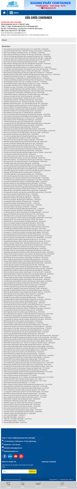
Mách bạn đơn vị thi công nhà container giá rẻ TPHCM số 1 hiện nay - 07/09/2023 (27, 188)
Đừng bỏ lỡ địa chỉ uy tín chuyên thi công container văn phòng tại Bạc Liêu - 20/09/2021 (29, 254)
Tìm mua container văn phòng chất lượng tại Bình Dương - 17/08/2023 (24, 208)
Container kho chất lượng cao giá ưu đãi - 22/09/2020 (19, 400)
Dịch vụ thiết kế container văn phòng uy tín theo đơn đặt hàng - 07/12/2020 (25, 370)
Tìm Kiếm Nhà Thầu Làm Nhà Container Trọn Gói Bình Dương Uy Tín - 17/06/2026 (27, 67)
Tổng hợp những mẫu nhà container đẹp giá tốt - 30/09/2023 (21, 163)
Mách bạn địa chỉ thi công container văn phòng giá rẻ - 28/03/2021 (23, 321)
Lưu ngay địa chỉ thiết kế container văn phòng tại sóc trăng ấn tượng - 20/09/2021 (27, 255)
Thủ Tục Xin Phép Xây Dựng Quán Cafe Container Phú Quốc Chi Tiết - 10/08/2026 (27, 56)
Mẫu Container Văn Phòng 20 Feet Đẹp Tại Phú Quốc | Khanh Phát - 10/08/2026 (27, 54)
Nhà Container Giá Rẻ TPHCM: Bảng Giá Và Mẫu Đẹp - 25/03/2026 (23, 120)
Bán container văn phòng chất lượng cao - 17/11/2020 (19, 382)
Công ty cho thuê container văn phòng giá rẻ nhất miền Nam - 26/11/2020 (25, 381)
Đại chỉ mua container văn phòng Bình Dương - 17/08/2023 (21, 194)
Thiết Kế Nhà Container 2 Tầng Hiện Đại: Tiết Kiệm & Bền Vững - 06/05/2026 (26, 94)
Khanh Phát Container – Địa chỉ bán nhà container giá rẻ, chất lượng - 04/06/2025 (27, 159)
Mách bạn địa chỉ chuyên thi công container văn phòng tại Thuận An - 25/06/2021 (27, 292)
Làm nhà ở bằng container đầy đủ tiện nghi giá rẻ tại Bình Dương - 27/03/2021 (26, 324)
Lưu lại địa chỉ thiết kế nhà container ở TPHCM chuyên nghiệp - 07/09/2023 (25, 181)
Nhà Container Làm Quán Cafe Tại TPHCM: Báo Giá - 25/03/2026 (22, 112)
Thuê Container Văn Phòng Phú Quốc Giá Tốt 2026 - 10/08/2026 (22, 65)
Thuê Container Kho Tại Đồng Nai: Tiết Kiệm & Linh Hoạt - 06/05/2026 (24, 92)
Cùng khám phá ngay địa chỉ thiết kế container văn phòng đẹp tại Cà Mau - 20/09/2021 (29, 252)
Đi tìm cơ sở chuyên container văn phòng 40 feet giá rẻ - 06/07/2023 (24, 223)
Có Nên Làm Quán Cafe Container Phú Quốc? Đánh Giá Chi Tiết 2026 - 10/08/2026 (28, 58)
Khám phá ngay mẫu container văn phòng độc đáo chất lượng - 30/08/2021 (26, 283)
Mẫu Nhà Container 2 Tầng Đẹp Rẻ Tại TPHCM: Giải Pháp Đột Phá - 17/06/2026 (27, 78)
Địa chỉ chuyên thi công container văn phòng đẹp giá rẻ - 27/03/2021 (24, 323)
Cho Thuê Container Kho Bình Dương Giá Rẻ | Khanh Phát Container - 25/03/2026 (27, 114)
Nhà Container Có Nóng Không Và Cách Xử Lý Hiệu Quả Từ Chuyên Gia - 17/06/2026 (28, 72)
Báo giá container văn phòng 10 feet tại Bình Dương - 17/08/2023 (23, 205)
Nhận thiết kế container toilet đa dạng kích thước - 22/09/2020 (22, 399)
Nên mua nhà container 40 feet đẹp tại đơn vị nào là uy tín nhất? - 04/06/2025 (26, 132)
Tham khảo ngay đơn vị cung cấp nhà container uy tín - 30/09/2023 (23, 174)
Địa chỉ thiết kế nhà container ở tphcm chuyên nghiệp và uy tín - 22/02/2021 (25, 350)
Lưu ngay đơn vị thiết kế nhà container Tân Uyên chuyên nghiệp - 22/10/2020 (26, 391)
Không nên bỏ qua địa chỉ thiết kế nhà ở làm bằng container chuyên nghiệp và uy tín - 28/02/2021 (32, 339)
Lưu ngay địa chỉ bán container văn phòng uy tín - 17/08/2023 (21, 201)
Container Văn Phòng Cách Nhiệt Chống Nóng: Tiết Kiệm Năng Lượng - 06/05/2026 (28, 91)
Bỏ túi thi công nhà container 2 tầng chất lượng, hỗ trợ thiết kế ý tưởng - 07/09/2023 (28, 187)
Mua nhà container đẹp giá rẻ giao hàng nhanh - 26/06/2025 (21, 127)
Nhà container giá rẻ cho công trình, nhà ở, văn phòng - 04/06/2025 (23, 156)
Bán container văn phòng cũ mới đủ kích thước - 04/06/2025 (21, 134)
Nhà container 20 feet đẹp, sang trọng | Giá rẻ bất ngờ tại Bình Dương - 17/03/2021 (28, 328)
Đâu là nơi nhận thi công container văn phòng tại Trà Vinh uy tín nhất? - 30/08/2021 (28, 272)
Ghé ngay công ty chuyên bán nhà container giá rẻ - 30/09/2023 (22, 172)
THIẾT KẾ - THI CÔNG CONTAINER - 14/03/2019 (18, 419)
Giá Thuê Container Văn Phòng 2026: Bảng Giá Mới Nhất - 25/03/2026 (24, 109)
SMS (22, 487)
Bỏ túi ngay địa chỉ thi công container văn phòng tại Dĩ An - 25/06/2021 (24, 294)
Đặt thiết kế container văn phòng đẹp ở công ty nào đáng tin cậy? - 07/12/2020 (27, 368)
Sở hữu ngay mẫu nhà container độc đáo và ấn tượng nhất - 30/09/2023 (24, 167)
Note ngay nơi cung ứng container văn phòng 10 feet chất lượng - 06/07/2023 (26, 226)
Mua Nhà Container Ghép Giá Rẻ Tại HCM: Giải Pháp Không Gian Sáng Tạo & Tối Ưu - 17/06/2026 (32, 74)
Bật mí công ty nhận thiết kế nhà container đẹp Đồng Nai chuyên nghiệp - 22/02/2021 (28, 346)
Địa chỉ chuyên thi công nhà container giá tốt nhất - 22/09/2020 (22, 404)
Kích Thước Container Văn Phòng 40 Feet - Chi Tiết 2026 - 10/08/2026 (24, 52)
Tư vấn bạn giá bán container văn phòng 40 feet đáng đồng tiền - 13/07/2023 (26, 212)
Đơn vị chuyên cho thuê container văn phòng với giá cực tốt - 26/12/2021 (25, 239)
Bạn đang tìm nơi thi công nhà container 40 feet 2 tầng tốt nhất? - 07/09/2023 (26, 178)
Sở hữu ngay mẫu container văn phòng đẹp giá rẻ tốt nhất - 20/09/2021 (24, 265)
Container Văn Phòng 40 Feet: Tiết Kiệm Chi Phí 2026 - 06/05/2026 (23, 101)
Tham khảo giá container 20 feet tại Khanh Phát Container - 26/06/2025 (24, 129)
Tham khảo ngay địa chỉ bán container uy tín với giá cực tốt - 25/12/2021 (25, 246)
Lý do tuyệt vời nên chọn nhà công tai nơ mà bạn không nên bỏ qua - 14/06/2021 (27, 304)
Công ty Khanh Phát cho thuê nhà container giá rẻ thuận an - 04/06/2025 (25, 147)
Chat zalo (38, 487)
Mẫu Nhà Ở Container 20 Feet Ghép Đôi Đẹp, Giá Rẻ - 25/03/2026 (23, 110)
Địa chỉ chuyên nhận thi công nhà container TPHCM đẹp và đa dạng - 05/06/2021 (27, 308)
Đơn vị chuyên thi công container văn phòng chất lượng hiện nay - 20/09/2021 (26, 259)
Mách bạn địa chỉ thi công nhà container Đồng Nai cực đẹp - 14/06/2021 (25, 306)
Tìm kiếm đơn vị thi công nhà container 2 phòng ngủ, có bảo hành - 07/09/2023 (27, 179)
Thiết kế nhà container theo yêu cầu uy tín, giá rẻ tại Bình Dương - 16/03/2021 (26, 332)
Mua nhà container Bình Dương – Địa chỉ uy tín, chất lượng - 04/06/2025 (24, 158)
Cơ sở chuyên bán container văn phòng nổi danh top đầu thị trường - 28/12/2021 (27, 230)
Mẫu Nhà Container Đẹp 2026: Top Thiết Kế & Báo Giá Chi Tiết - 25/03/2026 (26, 103)
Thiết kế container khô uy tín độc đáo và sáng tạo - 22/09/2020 (22, 406)
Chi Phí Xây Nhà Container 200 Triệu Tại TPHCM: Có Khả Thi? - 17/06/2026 (25, 81)
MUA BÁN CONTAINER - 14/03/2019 (14, 417)
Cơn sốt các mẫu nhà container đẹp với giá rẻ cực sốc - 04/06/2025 (23, 143)
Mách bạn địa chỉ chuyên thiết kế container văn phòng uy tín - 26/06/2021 (25, 284)
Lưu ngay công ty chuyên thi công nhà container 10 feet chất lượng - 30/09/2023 (27, 165)
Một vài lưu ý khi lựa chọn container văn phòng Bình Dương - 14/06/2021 (25, 301)
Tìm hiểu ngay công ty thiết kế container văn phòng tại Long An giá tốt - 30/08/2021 (28, 281)
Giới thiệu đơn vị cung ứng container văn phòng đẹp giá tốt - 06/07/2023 (25, 221)
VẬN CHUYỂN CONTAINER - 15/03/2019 (15, 422)
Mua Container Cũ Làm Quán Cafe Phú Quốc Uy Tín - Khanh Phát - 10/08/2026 (26, 49)
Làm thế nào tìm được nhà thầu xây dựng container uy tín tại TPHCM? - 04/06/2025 (28, 152)
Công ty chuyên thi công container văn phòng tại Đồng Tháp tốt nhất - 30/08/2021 (27, 277)
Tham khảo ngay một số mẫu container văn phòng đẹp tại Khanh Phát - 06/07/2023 (28, 217)
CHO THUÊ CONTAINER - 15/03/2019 (14, 415)
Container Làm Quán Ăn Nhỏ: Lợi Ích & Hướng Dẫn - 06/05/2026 (22, 96)
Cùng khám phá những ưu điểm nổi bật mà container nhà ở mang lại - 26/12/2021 (27, 241)
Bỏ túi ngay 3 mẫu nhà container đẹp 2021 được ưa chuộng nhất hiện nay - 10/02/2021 (29, 355)
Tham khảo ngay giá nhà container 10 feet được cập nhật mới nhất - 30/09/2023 (27, 170)
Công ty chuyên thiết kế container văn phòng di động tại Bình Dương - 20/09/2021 (27, 261)
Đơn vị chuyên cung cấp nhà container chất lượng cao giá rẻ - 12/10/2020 (25, 397)
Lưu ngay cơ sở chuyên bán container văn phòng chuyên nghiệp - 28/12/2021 (26, 232)
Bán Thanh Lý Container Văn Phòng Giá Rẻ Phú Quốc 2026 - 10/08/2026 (24, 62)
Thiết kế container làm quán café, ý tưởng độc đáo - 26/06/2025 (22, 121)
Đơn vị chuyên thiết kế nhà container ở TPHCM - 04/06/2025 (21, 138)
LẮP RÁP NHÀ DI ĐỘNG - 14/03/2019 (14, 420)
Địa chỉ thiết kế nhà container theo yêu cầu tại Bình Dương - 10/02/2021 (24, 353)
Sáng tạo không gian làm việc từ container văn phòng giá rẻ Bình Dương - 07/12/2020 (29, 377)
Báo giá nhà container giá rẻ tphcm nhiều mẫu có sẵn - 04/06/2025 (23, 145)
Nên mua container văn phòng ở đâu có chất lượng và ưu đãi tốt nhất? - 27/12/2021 (28, 237)
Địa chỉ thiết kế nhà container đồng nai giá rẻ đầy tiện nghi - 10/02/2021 (24, 359)
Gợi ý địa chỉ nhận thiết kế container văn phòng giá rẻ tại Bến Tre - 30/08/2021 (26, 266)
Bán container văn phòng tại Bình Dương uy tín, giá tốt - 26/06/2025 (23, 125)
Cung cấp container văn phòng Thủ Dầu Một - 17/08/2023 (20, 207)
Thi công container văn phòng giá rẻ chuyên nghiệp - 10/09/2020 (23, 410)
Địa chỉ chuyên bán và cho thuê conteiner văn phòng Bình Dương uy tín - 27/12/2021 (28, 236)
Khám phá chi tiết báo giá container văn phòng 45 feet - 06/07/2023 (23, 214)
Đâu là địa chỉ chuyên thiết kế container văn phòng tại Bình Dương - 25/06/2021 (27, 290)
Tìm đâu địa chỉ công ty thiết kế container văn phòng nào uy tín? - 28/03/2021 (26, 315)
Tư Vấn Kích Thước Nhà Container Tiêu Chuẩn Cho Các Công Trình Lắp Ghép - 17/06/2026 (30, 69)
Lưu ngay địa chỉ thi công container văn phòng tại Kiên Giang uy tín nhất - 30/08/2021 (28, 268)
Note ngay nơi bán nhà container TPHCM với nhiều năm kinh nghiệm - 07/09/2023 (27, 185)
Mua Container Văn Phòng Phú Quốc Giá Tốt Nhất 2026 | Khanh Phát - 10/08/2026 (27, 63)
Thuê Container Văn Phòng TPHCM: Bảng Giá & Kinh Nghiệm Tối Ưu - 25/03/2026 (27, 116)
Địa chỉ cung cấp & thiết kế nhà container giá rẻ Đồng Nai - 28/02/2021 (24, 333)
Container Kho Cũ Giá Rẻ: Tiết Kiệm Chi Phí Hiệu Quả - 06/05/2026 (23, 100)
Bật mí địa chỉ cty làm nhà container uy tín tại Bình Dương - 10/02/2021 (24, 352)
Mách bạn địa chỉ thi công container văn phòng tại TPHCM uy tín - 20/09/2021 (26, 257)
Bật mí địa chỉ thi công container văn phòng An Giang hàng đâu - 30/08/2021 (26, 275)
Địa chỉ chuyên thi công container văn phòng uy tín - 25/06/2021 (22, 295)
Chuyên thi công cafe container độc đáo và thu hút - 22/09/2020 (22, 402)
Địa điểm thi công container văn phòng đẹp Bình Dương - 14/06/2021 (24, 297)
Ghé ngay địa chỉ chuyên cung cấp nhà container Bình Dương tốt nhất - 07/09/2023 (28, 192)
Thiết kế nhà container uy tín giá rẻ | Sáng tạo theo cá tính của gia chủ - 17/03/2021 (28, 326)
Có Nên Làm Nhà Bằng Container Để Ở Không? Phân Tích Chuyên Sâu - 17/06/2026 (28, 80)
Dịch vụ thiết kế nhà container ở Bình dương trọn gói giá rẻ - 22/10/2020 (24, 390)
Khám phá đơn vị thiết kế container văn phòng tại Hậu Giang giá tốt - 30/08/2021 (27, 270)
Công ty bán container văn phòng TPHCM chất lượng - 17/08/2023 (23, 210)
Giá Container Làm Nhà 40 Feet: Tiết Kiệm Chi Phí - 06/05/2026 (22, 85)
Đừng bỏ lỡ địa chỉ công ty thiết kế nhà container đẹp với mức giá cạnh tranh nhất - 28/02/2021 (31, 335)
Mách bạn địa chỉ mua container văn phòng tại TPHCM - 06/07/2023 (23, 219)
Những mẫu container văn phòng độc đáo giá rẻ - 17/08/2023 (22, 197)
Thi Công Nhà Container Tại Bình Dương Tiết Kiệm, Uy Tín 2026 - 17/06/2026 (26, 83)
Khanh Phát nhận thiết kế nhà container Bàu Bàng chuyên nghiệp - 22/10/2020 (26, 388)
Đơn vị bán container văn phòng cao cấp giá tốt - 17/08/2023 (21, 196)
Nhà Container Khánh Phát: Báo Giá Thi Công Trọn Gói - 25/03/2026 (23, 118)
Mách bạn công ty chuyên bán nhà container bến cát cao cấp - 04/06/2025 (25, 141)
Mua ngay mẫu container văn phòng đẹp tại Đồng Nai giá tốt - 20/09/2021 (25, 248)
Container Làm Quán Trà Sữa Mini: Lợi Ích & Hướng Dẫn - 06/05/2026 (24, 87)
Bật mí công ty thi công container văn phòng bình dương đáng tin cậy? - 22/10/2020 (28, 384)
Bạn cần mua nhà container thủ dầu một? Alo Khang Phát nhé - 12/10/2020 (25, 395)
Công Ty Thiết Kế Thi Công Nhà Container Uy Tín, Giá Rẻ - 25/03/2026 (24, 107)
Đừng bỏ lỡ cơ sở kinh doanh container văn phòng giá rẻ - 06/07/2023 (24, 225)
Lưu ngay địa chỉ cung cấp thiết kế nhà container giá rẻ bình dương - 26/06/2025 (27, 123)
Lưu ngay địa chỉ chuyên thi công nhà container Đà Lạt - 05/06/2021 (23, 310)
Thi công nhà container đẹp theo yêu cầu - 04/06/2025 (20, 154)
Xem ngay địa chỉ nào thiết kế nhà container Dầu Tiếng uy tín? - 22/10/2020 (25, 386)
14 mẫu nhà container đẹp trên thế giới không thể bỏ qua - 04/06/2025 (24, 136)
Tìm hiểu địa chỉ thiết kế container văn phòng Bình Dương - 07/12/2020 (24, 373)
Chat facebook (62, 487)
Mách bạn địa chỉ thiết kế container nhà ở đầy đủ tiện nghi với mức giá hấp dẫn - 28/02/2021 (30, 337)
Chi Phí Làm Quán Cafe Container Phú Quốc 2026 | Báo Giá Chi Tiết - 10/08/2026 (27, 60)
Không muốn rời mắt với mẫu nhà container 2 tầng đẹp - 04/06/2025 (23, 139)
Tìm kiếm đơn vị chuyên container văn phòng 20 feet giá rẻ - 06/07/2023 (25, 228)
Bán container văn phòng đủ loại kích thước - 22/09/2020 (20, 408)
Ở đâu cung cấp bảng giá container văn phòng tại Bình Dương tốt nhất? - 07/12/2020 (28, 371)
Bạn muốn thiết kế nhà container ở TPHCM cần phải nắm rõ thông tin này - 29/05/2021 (29, 313)
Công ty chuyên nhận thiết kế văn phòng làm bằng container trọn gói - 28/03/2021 (27, 317)
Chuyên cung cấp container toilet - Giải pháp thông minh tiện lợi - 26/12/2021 (26, 243)
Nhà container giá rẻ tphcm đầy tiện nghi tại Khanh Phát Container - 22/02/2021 (26, 344)
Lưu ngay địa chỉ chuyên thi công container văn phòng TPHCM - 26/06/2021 (26, 288)
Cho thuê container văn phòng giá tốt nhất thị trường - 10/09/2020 (23, 411)
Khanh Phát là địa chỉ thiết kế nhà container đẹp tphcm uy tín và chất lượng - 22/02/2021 (29, 348)
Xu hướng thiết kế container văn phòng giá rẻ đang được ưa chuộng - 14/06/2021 (27, 299)
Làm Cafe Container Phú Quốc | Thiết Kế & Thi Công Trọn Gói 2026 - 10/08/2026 (27, 51)
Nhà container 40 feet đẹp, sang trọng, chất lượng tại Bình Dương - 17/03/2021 (27, 330)
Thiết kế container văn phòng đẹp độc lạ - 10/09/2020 (20, 413)
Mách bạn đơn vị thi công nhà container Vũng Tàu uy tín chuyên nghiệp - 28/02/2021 (28, 341)
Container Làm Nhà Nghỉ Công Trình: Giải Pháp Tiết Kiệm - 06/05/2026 (24, 89)
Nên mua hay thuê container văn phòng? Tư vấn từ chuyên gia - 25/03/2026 (25, 105)
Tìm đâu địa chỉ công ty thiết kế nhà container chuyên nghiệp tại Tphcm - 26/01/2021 (28, 366)
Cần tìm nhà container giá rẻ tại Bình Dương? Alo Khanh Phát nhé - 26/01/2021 (26, 361)
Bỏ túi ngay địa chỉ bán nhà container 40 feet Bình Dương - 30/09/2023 (24, 168)
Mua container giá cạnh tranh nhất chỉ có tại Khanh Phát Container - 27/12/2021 (26, 234)
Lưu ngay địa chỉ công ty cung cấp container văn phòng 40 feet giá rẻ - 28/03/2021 (28, 319)
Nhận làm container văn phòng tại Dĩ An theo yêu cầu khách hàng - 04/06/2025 (26, 149)
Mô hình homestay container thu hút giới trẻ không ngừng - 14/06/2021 (24, 303)
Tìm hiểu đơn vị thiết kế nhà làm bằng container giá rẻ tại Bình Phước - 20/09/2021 (28, 263)
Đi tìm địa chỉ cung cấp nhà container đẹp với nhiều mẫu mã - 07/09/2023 (25, 176)
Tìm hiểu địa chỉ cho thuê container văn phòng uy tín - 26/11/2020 (23, 379)
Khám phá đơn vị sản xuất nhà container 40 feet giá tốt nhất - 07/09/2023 (25, 190)
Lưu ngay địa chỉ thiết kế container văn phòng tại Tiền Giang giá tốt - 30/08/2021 (27, 279)
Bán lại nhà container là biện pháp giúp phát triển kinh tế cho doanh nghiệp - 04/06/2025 (29, 130)
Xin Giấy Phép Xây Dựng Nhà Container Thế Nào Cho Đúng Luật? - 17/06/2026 (26, 71)
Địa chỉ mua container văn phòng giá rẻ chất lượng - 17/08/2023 (22, 199)
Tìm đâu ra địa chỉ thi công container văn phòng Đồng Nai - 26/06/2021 (24, 286)
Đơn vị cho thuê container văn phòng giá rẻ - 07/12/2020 (20, 375)
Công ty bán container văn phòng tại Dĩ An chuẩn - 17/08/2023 (22, 203)
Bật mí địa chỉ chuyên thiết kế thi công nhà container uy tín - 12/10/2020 (24, 393)
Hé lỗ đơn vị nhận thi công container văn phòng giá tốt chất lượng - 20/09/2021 (27, 250)
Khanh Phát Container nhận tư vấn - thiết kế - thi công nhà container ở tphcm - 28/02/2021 (29, 342)
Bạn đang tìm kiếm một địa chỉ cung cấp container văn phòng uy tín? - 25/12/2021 (27, 245)
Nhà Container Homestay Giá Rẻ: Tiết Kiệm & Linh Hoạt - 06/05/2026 (24, 98)
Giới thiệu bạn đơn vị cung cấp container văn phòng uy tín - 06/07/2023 (24, 216)
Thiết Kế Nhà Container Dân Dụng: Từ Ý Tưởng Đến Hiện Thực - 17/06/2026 (26, 76)
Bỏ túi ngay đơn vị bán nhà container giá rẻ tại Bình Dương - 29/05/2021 (24, 312)
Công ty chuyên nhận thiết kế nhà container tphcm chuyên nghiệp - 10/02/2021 (27, 357)
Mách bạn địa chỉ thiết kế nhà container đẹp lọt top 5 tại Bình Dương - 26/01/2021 (27, 364)
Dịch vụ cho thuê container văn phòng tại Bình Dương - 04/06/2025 (23, 150)
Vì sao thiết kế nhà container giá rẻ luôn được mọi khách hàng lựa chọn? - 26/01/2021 (29, 362)
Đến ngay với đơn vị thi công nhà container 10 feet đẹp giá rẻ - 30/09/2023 (25, 161)
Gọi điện (8, 487)
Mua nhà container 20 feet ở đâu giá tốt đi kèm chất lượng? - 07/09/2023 (25, 183)
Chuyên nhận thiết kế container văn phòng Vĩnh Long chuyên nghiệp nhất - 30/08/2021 (29, 274)
